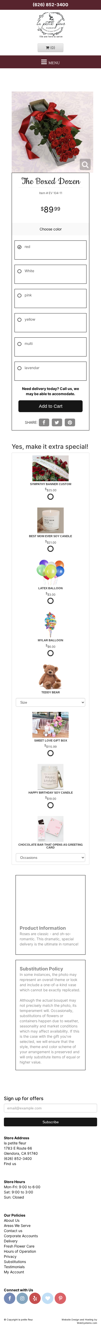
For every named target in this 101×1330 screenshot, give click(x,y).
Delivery (11, 1241)
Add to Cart (50, 406)
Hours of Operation (20, 1251)
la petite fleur (50, 25)
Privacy (10, 1256)
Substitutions (15, 1261)
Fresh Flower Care (19, 1246)
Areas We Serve (17, 1225)
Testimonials (14, 1267)
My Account (14, 1272)
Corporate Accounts (21, 1236)
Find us (10, 1163)
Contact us (13, 1230)
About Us (11, 1220)
